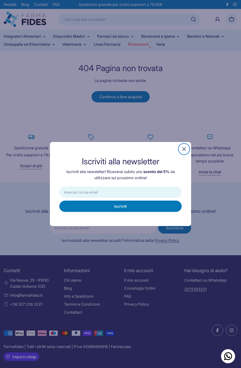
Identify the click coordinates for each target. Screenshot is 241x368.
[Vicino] (184, 149)
